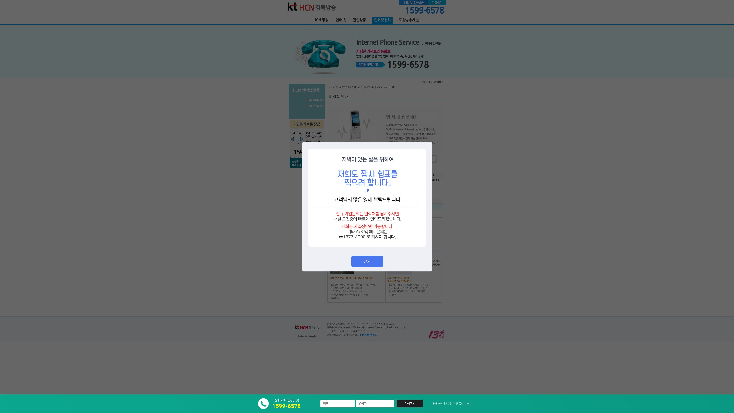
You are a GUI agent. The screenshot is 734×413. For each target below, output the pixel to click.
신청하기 (409, 403)
